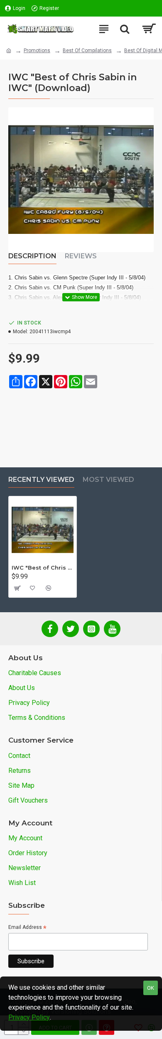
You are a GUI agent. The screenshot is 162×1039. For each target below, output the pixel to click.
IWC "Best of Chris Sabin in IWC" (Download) (43, 567)
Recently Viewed (41, 479)
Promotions (37, 50)
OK (150, 988)
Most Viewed (108, 479)
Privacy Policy (29, 1017)
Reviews (81, 256)
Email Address (27, 928)
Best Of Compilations (87, 50)
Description (32, 256)
